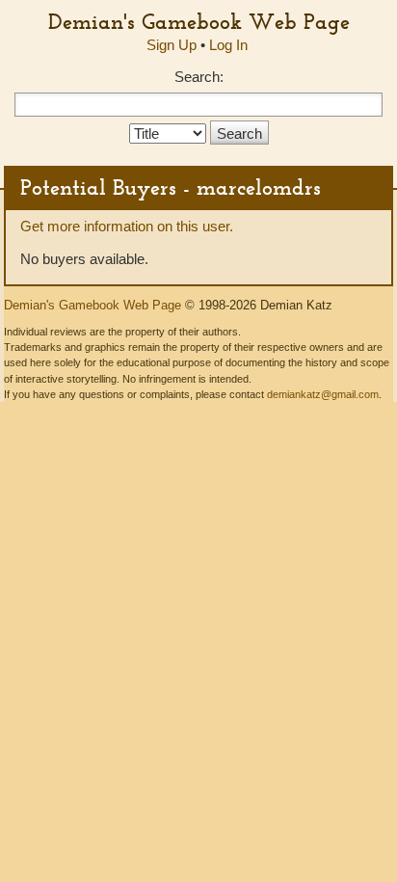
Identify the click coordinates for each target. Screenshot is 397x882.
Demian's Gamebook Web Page (199, 21)
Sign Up (171, 45)
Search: (199, 76)
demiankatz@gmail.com (323, 394)
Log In (228, 45)
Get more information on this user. (126, 226)
